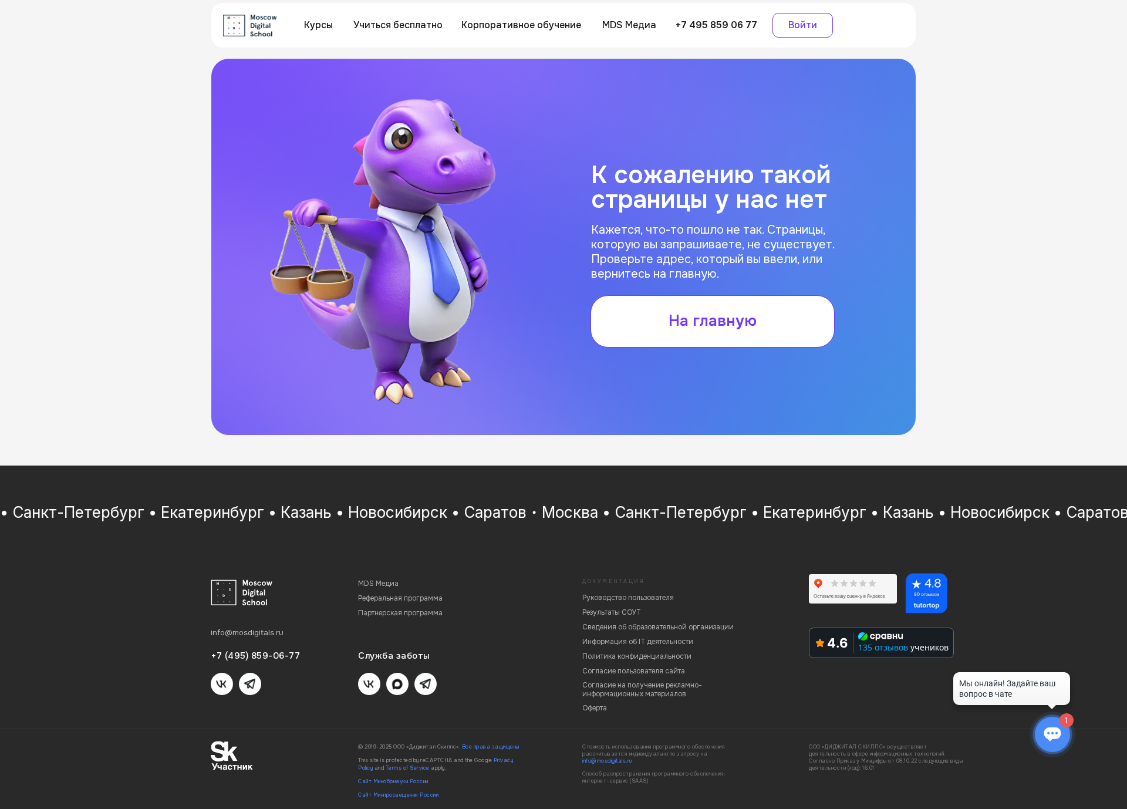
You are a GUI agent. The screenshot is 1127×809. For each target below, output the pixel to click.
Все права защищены (490, 746)
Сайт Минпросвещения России (398, 794)
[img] (249, 25)
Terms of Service (408, 767)
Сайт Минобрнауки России (393, 781)
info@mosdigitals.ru (607, 760)
